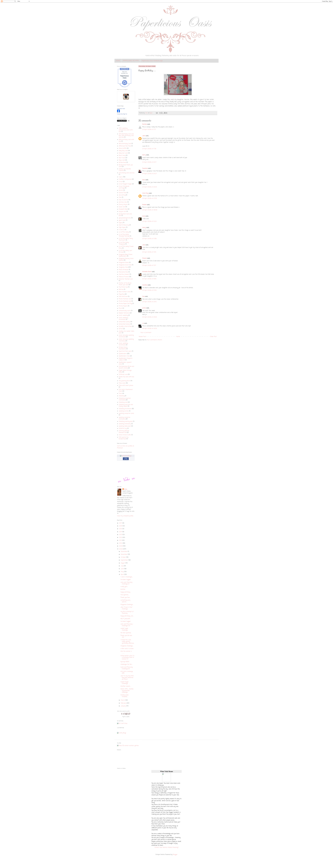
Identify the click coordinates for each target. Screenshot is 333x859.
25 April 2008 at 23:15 (149, 302)
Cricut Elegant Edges (125, 184)
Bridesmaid (122, 162)
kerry (144, 155)
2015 (120, 529)
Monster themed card (126, 279)
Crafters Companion (125, 179)
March (123, 700)
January (123, 706)
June (122, 569)
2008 (121, 549)
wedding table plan (125, 426)
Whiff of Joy (123, 428)
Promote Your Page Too (122, 113)
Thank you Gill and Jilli (126, 636)
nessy (144, 228)
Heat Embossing (124, 225)
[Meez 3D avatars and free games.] (128, 746)
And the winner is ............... (126, 652)
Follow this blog (125, 459)
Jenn (143, 136)
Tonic (120, 394)
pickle (144, 308)
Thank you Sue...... (126, 597)
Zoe (143, 296)
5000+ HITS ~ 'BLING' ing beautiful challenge (127, 690)
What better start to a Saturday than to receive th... (127, 657)
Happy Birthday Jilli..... (127, 616)
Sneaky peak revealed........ (125, 696)
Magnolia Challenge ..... (127, 605)
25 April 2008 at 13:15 (149, 252)
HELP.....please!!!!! (125, 619)
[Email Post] (156, 113)
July (122, 566)
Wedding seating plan (126, 421)
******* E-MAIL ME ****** (131, 61)
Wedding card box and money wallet (126, 405)
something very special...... (125, 601)
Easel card (122, 207)
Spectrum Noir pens (125, 351)
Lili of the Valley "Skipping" (124, 243)
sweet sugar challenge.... (124, 629)
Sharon (144, 258)
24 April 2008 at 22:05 (149, 187)
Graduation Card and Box (125, 215)
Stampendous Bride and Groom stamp (126, 367)
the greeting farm (124, 381)
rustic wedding (123, 315)
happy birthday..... (126, 592)
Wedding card (123, 402)
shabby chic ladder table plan (126, 332)
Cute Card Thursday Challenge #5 (127, 668)
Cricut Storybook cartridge (124, 187)
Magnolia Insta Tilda (125, 265)
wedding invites (124, 411)
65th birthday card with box (126, 140)
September (124, 560)
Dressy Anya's (123, 205)
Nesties (121, 289)
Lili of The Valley (124, 232)
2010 (121, 543)
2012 (120, 537)
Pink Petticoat (123, 297)
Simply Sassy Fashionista (123, 348)
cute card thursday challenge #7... (126, 583)
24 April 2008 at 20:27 (149, 174)
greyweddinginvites (125, 218)
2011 (120, 540)
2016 (121, 526)
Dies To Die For (123, 200)
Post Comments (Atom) (154, 340)
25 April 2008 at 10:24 (149, 221)
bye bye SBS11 (125, 662)
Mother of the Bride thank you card (125, 284)
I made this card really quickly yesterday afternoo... (127, 641)
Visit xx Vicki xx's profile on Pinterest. (125, 447)
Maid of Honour (123, 270)
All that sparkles (126, 633)
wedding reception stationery (124, 418)
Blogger (175, 855)
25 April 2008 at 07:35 (149, 198)
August (123, 563)
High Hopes (122, 227)
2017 (120, 523)
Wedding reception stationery (125, 399)
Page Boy (121, 294)
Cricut (120, 182)
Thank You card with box (126, 377)
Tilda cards (122, 383)
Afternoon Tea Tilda (125, 146)
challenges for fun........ (127, 664)
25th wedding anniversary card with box (126, 130)
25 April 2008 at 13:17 (149, 265)
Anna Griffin (122, 148)
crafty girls (124, 587)
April (122, 575)
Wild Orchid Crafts (125, 435)
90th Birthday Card (125, 144)
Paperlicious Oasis (121, 108)
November (124, 554)
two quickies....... (125, 595)
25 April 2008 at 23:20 (149, 317)
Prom (120, 308)
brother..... (123, 589)
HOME (118, 61)
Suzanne (145, 168)
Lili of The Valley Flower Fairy (126, 247)
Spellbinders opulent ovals (125, 363)
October (123, 557)
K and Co (121, 230)
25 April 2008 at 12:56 (149, 239)
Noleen (144, 205)
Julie (143, 245)
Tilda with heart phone (126, 385)
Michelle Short (146, 272)
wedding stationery (125, 424)
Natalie (144, 124)
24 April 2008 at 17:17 (149, 130)
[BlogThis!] (161, 113)
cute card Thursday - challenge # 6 (127, 625)
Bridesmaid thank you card (126, 166)
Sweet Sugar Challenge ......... (125, 683)
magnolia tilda (123, 267)
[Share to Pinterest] (166, 113)
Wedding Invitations (125, 409)
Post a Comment (146, 333)
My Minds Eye (123, 287)
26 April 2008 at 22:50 (149, 329)
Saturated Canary (124, 322)
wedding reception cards (126, 413)
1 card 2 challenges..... (127, 577)
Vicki (125, 489)
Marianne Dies (123, 272)
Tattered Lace (123, 374)
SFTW (121, 329)
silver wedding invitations (123, 344)
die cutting (122, 195)
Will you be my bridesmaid (123, 438)
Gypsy (121, 223)
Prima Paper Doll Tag (125, 304)
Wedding (121, 396)
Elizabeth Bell (123, 209)
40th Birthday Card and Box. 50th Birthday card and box (126, 135)
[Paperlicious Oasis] (118, 112)
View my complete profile (125, 516)
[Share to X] (163, 113)
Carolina (144, 285)
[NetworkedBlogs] (126, 456)
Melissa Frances (124, 277)
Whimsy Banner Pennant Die (124, 432)
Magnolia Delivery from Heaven (126, 259)
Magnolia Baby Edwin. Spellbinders (126, 255)
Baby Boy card (123, 151)
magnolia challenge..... (127, 646)
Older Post (213, 337)
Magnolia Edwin (124, 263)
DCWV (121, 190)
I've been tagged (126, 621)
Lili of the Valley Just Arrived (125, 251)
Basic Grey (122, 155)
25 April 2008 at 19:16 (149, 279)
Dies (120, 197)
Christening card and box (126, 173)
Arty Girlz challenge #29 (127, 672)
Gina (143, 180)
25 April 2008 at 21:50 (149, 290)
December (124, 552)
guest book (122, 220)
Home (178, 337)
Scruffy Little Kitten (125, 326)
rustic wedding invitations (123, 318)
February (124, 703)
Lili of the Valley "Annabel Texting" (124, 235)
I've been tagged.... (126, 580)
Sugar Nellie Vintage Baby (125, 371)
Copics (121, 177)
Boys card (122, 160)
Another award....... (126, 686)
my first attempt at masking (127, 612)
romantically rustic (125, 311)
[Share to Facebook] (165, 113)
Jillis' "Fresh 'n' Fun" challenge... (126, 608)
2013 (120, 535)
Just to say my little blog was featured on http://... (127, 677)
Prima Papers (123, 306)
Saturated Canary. (124, 324)
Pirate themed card (125, 299)
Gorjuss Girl (122, 212)
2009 (121, 546)
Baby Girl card (123, 153)
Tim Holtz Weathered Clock (126, 390)
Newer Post (142, 337)
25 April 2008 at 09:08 (149, 210)
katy (143, 216)
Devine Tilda (122, 193)
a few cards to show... (127, 649)
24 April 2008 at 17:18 (149, 149)
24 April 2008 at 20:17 (149, 162)
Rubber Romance (124, 313)
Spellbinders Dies (124, 356)
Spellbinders (123, 354)
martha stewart (124, 274)
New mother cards (125, 292)
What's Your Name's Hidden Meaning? (166, 847)
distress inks (123, 202)
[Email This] (160, 113)
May (122, 572)
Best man (122, 158)
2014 (120, 532)
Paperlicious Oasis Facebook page (152, 61)
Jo (143, 323)
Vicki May (145, 193)
